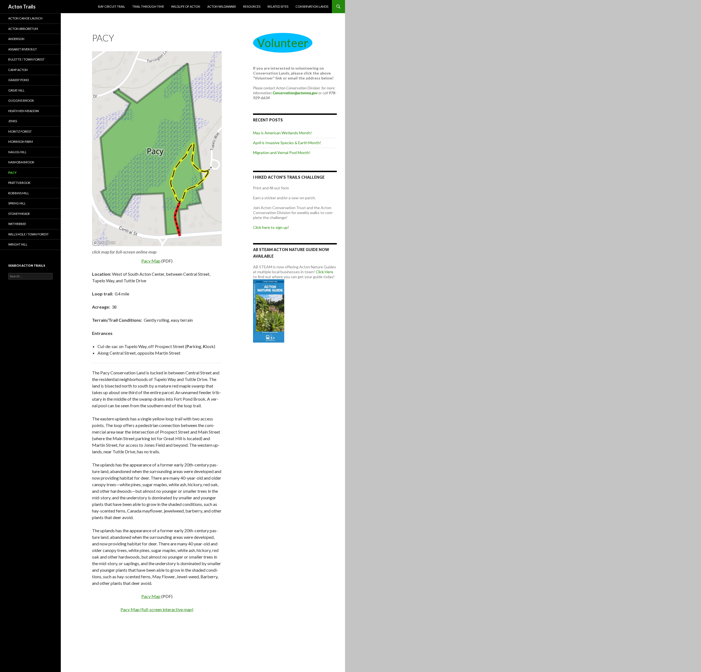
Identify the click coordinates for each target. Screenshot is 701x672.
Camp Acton (18, 70)
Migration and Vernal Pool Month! (282, 152)
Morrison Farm (20, 141)
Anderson (16, 39)
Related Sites (278, 6)
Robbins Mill (18, 193)
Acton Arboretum (23, 28)
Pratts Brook (19, 182)
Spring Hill (17, 203)
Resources (251, 6)
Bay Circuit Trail (111, 6)
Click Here (324, 271)
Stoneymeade (19, 213)
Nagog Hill (17, 152)
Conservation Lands (311, 6)
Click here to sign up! (271, 227)
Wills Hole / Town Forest (28, 234)
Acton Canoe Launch (25, 18)
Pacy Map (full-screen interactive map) (156, 609)
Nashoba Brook (21, 162)
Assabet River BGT (22, 49)
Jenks (12, 121)
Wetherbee (17, 224)
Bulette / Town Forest (26, 59)
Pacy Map (150, 260)
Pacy (12, 172)
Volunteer (282, 43)
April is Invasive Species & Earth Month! (287, 142)
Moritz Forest (20, 131)
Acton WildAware (221, 6)
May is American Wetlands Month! (282, 132)
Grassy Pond (18, 80)
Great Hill (16, 90)
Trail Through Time (148, 6)
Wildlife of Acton (185, 6)
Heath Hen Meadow (23, 111)
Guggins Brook (21, 100)
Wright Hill (17, 244)
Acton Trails (22, 7)
